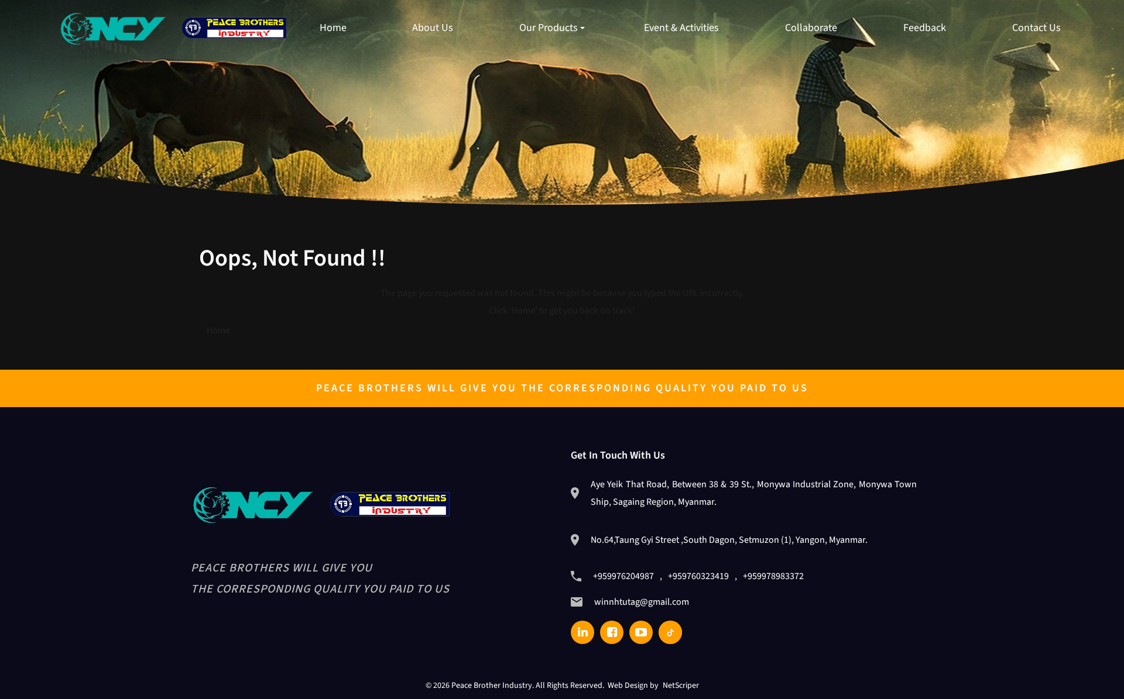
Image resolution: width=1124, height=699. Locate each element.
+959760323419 (698, 576)
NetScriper (681, 685)
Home (218, 330)
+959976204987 (623, 576)
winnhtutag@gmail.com (641, 601)
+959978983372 (773, 576)
